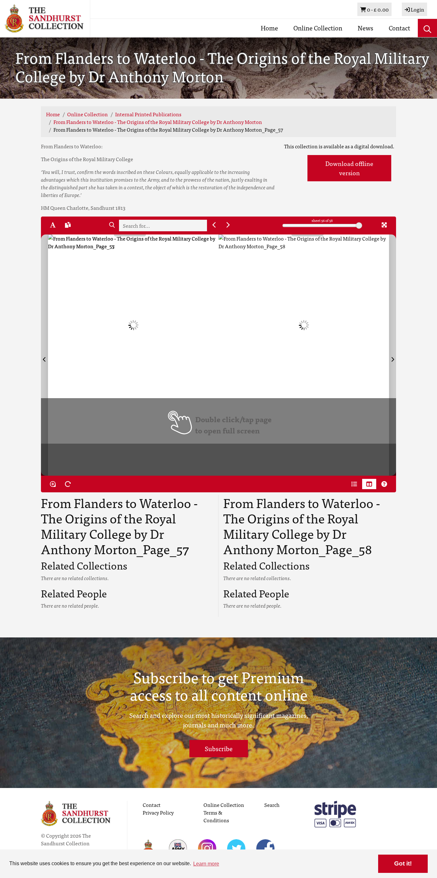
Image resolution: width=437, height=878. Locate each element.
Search (272, 804)
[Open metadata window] (354, 484)
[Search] (112, 225)
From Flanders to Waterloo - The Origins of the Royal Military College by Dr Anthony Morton (157, 122)
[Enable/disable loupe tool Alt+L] (53, 484)
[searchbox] (163, 225)
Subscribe (219, 748)
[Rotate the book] (68, 484)
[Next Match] (228, 225)
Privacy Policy (158, 812)
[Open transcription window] (68, 225)
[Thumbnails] (369, 484)
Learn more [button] (206, 863)
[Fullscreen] (384, 225)
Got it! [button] (403, 863)
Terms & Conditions (216, 816)
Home (269, 27)
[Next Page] (392, 355)
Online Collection (317, 27)
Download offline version (349, 167)
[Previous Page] (44, 355)
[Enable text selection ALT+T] (53, 225)
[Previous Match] (214, 225)
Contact (399, 27)
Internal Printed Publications (148, 114)
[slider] (359, 225)
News (365, 27)
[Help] (384, 484)
